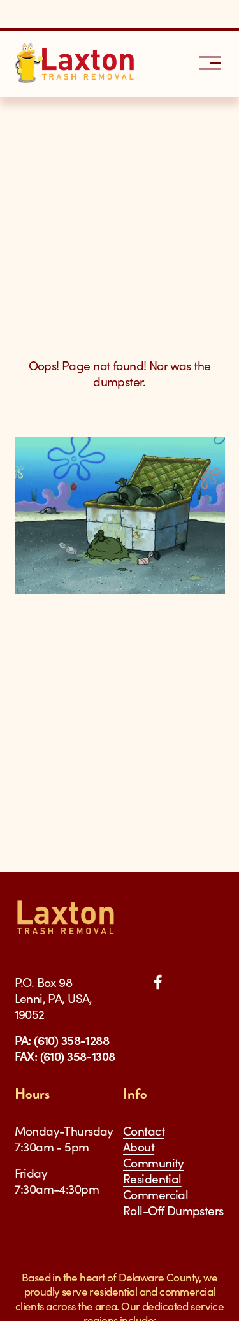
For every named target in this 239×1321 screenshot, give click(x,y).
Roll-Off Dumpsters (173, 1210)
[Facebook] (158, 982)
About (138, 1147)
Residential (152, 1179)
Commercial (155, 1194)
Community (153, 1163)
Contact (143, 1131)
